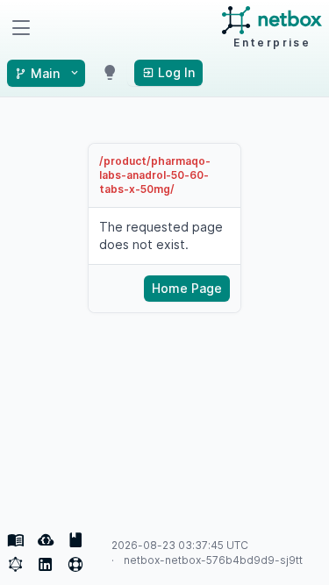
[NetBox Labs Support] (75, 564)
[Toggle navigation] (21, 28)
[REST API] (45, 540)
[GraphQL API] (16, 564)
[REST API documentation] (75, 540)
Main (45, 73)
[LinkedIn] (45, 564)
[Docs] (16, 540)
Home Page (187, 288)
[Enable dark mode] (109, 72)
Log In (174, 72)
